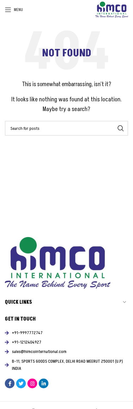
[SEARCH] (120, 128)
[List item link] (66, 332)
